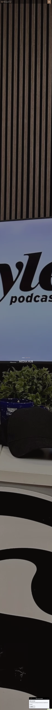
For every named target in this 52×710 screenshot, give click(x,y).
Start (32, 706)
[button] (49, 2)
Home (23, 357)
